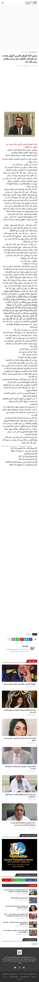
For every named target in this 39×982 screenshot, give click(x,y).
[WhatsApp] (18, 639)
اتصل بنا (19, 979)
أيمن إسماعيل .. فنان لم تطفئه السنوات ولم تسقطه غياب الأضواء (16, 907)
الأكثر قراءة (33, 885)
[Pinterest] (22, 639)
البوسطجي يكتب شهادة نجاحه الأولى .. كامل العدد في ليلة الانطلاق (15, 923)
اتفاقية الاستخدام (13, 977)
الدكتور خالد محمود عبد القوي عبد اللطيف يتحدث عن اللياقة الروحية (15, 931)
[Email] (13, 639)
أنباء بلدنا (25, 646)
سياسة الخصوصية (24, 977)
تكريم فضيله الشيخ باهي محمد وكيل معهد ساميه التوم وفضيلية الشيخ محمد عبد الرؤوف (16, 890)
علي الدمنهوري (6, 974)
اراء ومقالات (24, 52)
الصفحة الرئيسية (33, 52)
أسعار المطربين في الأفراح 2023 (19, 898)
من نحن (5, 977)
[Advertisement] (19, 27)
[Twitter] (26, 639)
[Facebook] (30, 639)
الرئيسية (34, 977)
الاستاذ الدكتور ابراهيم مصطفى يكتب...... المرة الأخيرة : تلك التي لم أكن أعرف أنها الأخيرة (16, 915)
